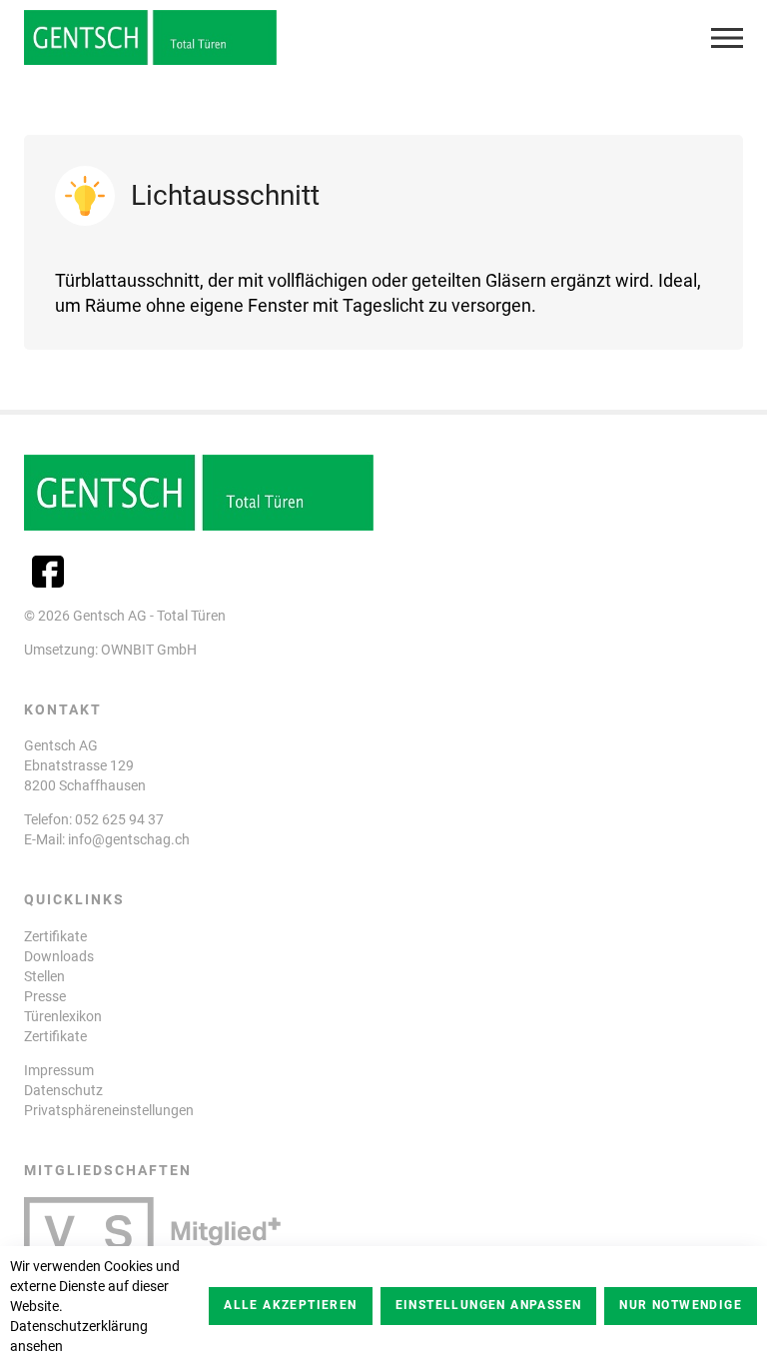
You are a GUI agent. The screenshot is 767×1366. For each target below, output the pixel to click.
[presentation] (727, 38)
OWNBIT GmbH (149, 650)
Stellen (44, 976)
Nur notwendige (680, 1305)
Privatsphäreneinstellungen (109, 1110)
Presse (45, 996)
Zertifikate (55, 936)
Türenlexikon (63, 1016)
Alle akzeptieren (290, 1305)
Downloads (59, 956)
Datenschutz (63, 1090)
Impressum (59, 1070)
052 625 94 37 (119, 819)
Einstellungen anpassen (488, 1305)
